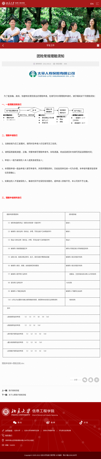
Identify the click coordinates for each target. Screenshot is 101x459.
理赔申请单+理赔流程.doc (13, 363)
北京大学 (17, 430)
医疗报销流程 (14, 390)
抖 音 (86, 423)
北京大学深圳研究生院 (31, 430)
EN (91, 4)
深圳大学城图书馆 (49, 430)
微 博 (53, 423)
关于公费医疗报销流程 (17, 395)
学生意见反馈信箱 (65, 430)
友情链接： (9, 431)
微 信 (20, 423)
